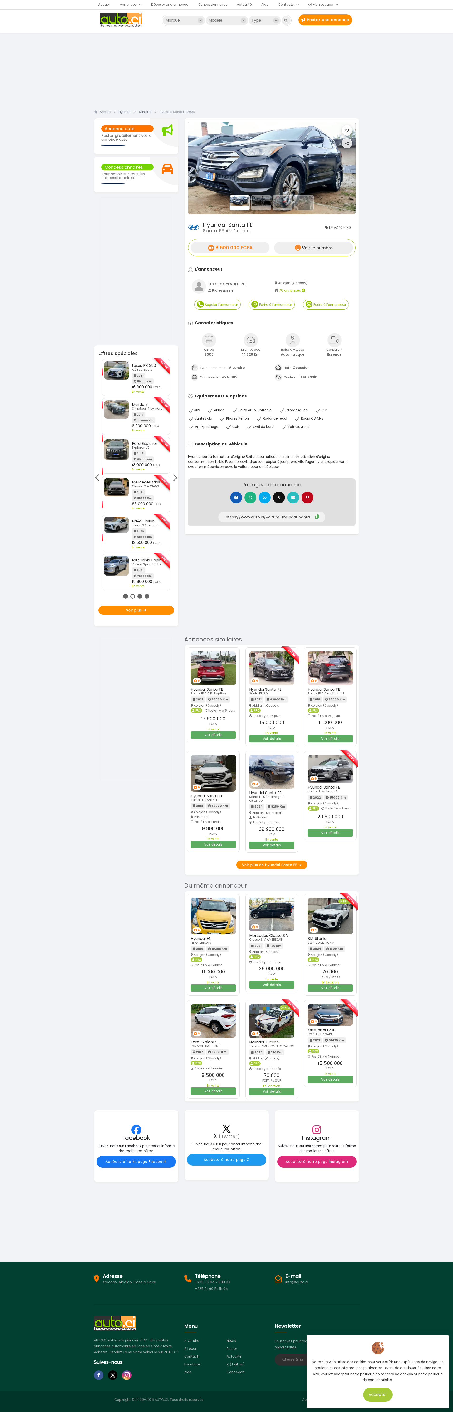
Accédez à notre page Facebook (136, 1161)
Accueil (104, 4)
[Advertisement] (226, 69)
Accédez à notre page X (226, 1159)
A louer (190, 1348)
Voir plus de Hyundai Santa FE (270, 864)
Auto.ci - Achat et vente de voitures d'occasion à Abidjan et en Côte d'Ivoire (121, 20)
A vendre (191, 1340)
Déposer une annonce (169, 4)
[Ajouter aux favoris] (347, 130)
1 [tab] (125, 596)
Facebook (192, 1364)
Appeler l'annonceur (221, 304)
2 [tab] (132, 596)
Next (173, 477)
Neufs (231, 1340)
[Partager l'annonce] (347, 143)
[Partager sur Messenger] (265, 497)
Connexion (235, 1372)
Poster (232, 1348)
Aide (264, 4)
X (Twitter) (236, 1364)
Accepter (378, 1394)
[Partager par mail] (293, 497)
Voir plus (134, 610)
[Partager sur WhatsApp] (250, 497)
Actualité (244, 4)
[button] (200, 168)
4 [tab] (147, 596)
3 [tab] (139, 596)
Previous (98, 477)
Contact (191, 1356)
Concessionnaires (212, 4)
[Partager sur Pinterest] (307, 497)
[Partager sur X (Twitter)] (279, 497)
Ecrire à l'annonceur (275, 304)
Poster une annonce (327, 20)
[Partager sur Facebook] (236, 497)
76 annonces (290, 290)
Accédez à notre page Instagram (317, 1161)
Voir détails (213, 734)
